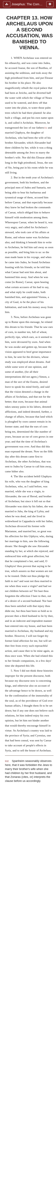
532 (45, 128)
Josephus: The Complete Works (27, 4)
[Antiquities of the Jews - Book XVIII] (52, 590)
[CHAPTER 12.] (3, 590)
